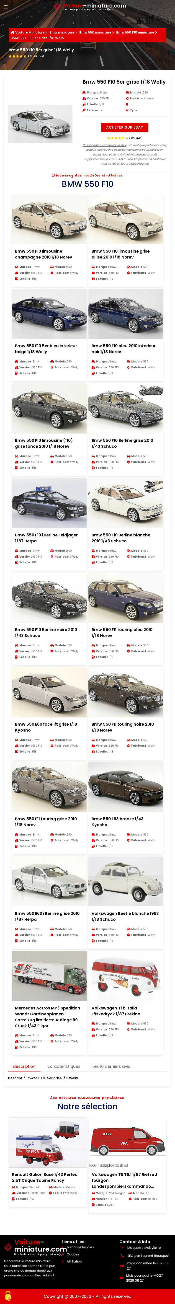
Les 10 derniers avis (111, 1066)
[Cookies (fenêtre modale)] (8, 1296)
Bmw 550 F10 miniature (135, 32)
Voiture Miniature (30, 32)
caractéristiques (63, 1066)
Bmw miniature (62, 32)
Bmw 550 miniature (95, 32)
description (24, 1066)
